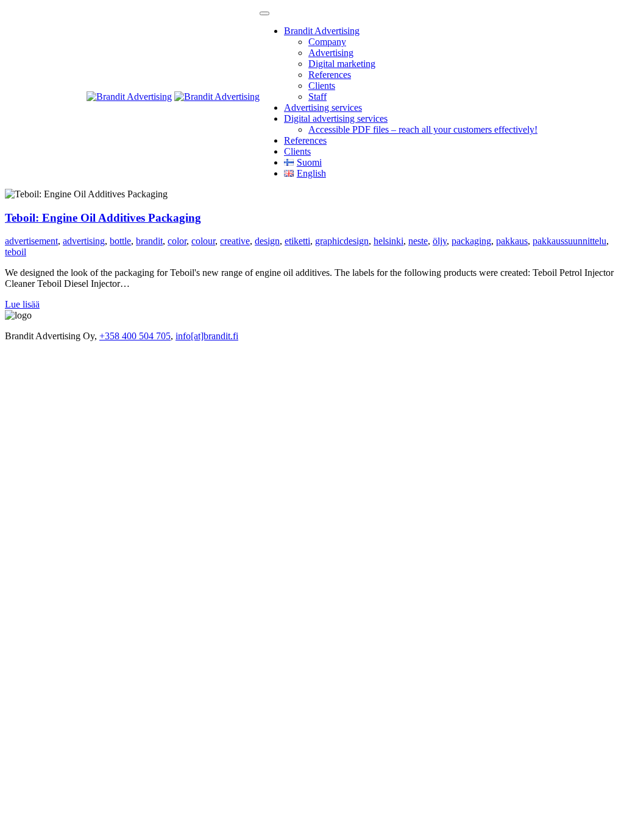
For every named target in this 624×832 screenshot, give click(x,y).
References (329, 74)
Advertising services (323, 107)
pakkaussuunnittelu (569, 241)
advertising (84, 241)
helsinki (388, 241)
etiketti (297, 241)
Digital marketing (341, 63)
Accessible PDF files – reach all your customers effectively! (422, 129)
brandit (149, 241)
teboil (15, 252)
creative (235, 241)
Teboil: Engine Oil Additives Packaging (103, 217)
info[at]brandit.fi (207, 336)
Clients (321, 85)
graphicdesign (342, 241)
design (267, 241)
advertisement (31, 241)
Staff (317, 96)
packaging (471, 241)
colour (203, 241)
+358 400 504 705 (135, 336)
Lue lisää (22, 304)
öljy (440, 241)
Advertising (330, 53)
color (177, 241)
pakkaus (512, 241)
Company (327, 42)
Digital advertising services (336, 118)
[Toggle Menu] (264, 13)
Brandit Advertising (322, 31)
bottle (120, 241)
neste (418, 241)
